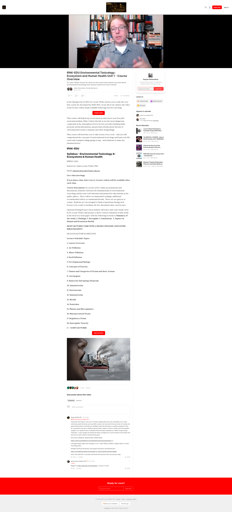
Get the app (125, 503)
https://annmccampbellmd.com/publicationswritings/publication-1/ (92, 440)
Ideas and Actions (148, 120)
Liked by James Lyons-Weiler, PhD (81, 419)
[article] (150, 130)
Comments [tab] (71, 400)
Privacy (118, 499)
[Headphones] (62, 43)
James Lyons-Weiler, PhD (81, 88)
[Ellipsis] (129, 417)
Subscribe (217, 7)
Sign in (226, 7)
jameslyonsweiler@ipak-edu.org (86, 171)
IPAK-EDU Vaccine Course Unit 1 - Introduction (153, 154)
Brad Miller (94, 88)
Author (73, 463)
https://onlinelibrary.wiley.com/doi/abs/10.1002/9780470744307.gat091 (94, 451)
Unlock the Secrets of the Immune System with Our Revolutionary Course (151, 146)
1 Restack (87, 388)
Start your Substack (111, 503)
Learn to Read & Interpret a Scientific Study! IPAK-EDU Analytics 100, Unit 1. (152, 130)
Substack (107, 508)
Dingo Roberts (75, 417)
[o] (139, 130)
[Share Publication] (210, 7)
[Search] (206, 7)
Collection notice (131, 499)
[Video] (62, 39)
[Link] (64, 148)
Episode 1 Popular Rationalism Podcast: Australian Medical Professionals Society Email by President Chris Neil (153, 163)
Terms (123, 499)
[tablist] (75, 400)
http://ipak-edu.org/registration (88, 466)
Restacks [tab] (78, 400)
